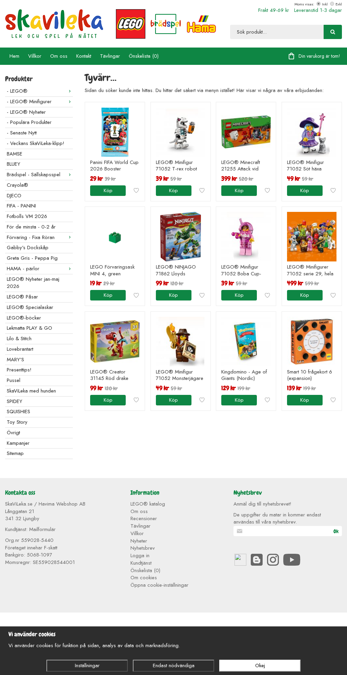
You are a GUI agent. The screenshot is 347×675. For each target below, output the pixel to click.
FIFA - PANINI (21, 205)
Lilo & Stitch (19, 338)
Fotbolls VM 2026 (27, 216)
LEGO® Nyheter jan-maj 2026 (33, 282)
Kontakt (83, 56)
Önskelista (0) (144, 56)
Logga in (139, 555)
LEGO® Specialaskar (30, 307)
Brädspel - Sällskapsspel (33, 174)
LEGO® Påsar (22, 296)
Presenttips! (19, 369)
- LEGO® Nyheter (26, 112)
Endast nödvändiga (174, 665)
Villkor (34, 56)
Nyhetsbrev (142, 548)
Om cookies (143, 577)
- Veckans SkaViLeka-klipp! (35, 143)
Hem (14, 56)
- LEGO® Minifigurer (29, 101)
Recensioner (143, 518)
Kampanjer (18, 443)
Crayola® (17, 185)
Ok (336, 531)
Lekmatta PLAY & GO (29, 328)
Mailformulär (42, 529)
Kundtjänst (140, 563)
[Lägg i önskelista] (136, 190)
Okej (260, 665)
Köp (108, 190)
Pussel (13, 380)
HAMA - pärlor (23, 268)
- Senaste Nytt (22, 132)
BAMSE (14, 154)
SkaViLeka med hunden (31, 391)
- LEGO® (17, 91)
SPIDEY (14, 401)
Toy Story (17, 422)
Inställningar (87, 665)
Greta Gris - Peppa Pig (32, 258)
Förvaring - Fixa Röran (31, 237)
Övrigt (13, 432)
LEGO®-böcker (24, 318)
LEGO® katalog (147, 504)
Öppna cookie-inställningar (159, 585)
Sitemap (15, 453)
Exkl (338, 4)
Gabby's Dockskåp (27, 247)
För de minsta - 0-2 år (31, 227)
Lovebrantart (20, 349)
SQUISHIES (18, 411)
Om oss (58, 56)
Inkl (325, 4)
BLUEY (13, 164)
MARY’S (15, 359)
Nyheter (138, 541)
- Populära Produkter (29, 122)
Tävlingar (110, 56)
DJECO (14, 195)
